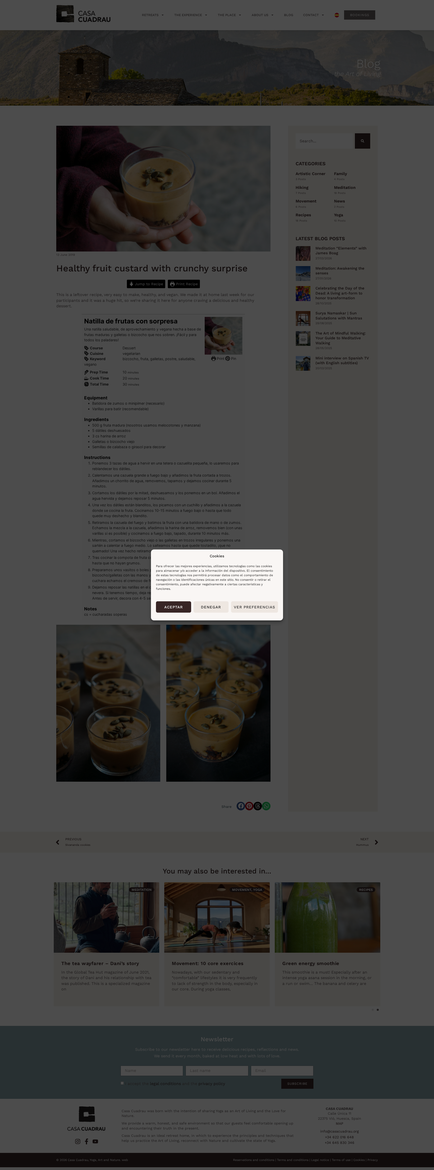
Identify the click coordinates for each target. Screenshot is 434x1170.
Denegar (211, 607)
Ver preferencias (254, 607)
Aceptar (173, 607)
